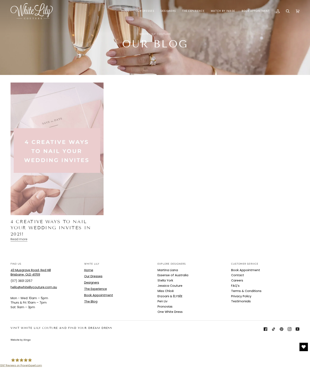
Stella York (165, 280)
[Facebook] (265, 329)
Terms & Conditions (246, 291)
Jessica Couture (170, 286)
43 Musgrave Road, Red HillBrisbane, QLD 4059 (31, 272)
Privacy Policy (241, 296)
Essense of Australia (173, 275)
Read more (19, 239)
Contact (237, 275)
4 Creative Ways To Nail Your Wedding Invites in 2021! (51, 228)
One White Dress (170, 312)
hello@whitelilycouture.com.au (34, 287)
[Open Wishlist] (303, 347)
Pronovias (165, 306)
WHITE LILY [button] (92, 264)
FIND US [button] (16, 264)
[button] (145, 11)
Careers (237, 280)
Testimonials (241, 301)
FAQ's (235, 286)
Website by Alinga (21, 339)
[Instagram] (289, 329)
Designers (91, 282)
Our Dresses (93, 276)
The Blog (90, 301)
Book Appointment (98, 295)
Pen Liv (162, 301)
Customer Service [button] (245, 264)
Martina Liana (168, 270)
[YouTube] (297, 329)
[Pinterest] (281, 329)
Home (88, 270)
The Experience (95, 289)
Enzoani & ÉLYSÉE (170, 296)
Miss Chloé (166, 291)
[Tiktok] (273, 329)
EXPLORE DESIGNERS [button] (172, 264)
